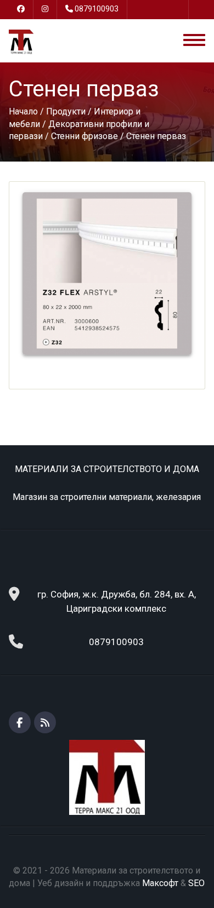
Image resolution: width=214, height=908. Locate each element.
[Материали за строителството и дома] (21, 41)
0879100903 (97, 8)
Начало (23, 111)
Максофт (160, 883)
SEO (196, 883)
